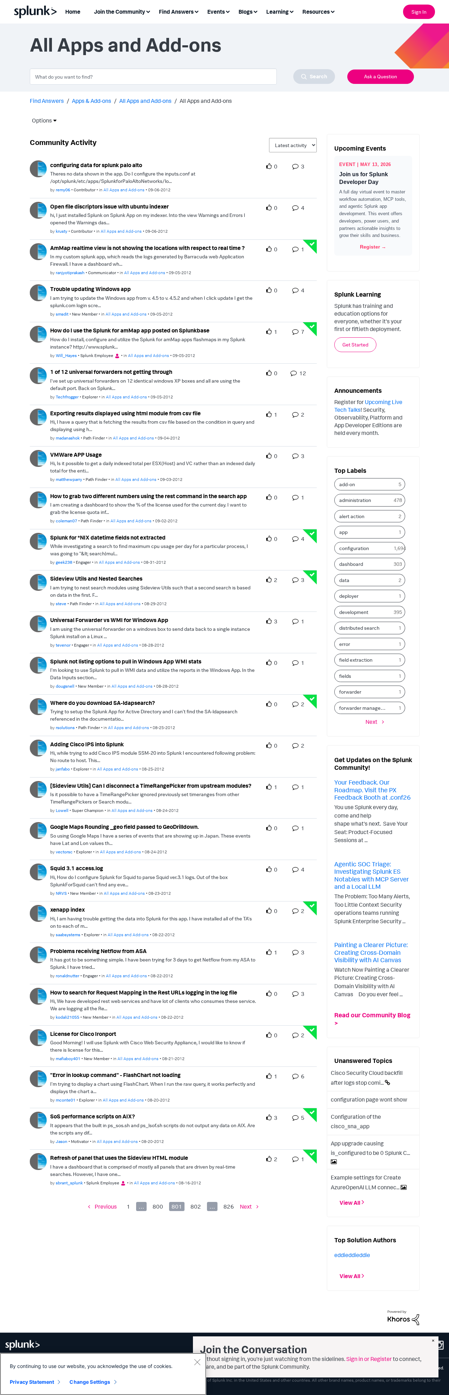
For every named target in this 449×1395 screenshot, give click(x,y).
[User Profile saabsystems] (38, 912)
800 (158, 1206)
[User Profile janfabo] (38, 747)
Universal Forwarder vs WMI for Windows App (109, 619)
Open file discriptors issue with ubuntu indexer (109, 206)
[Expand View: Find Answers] (196, 11)
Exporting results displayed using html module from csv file (125, 413)
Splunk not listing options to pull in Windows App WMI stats (125, 661)
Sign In (419, 12)
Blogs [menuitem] (246, 11)
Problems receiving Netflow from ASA (98, 950)
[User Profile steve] (38, 581)
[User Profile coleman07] (38, 499)
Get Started (355, 345)
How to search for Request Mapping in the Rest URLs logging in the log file (143, 992)
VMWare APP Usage (76, 454)
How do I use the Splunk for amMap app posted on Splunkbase (129, 330)
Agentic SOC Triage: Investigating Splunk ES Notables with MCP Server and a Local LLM (371, 875)
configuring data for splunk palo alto (96, 164)
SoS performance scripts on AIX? (92, 1116)
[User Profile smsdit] (38, 292)
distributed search (359, 628)
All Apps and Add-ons (145, 100)
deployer (348, 596)
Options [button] (39, 120)
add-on (347, 484)
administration (355, 500)
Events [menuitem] (216, 11)
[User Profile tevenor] (38, 623)
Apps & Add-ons (91, 100)
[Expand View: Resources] (332, 11)
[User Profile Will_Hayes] (38, 333)
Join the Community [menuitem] (119, 11)
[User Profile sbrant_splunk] (38, 1160)
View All (350, 1202)
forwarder (350, 692)
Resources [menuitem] (316, 11)
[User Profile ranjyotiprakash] (38, 250)
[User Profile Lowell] (38, 788)
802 (195, 1206)
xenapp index (67, 909)
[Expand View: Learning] (291, 11)
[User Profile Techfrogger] (38, 374)
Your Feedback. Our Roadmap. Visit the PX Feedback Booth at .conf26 (372, 789)
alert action (351, 516)
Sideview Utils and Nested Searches (96, 578)
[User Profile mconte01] (38, 1078)
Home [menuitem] (72, 11)
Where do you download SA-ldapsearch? (102, 702)
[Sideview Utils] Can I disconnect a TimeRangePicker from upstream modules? (151, 785)
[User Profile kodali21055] (38, 995)
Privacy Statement (32, 1382)
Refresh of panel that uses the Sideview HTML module (119, 1157)
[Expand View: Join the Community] (148, 11)
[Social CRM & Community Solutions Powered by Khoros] (403, 1317)
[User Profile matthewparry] (38, 457)
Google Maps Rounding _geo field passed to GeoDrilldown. (124, 826)
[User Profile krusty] (38, 209)
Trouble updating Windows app (90, 288)
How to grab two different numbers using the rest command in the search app (148, 496)
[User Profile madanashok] (38, 416)
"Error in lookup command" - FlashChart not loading (115, 1074)
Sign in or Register (369, 1358)
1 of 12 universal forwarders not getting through (111, 371)
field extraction (356, 660)
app (343, 532)
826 (228, 1206)
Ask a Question (380, 76)
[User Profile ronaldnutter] (38, 954)
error (344, 644)
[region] (103, 1374)
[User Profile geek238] (38, 540)
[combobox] (182, 76)
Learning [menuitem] (277, 11)
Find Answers (47, 100)
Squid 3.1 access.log (76, 868)
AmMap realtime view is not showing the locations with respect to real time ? (147, 247)
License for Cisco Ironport (83, 1033)
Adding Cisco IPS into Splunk (87, 744)
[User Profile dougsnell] (38, 664)
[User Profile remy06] (38, 168)
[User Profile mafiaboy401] (38, 1036)
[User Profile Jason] (38, 1119)
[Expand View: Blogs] (255, 11)
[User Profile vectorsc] (38, 829)
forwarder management (364, 708)
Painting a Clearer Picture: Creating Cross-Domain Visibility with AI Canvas (371, 952)
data (344, 580)
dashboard (351, 564)
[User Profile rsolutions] (38, 705)
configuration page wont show (369, 1099)
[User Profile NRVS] (38, 871)
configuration (354, 548)
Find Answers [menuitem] (176, 11)
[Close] (197, 1362)
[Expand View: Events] (227, 11)
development (353, 612)
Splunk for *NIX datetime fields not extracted (108, 537)
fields (345, 676)
